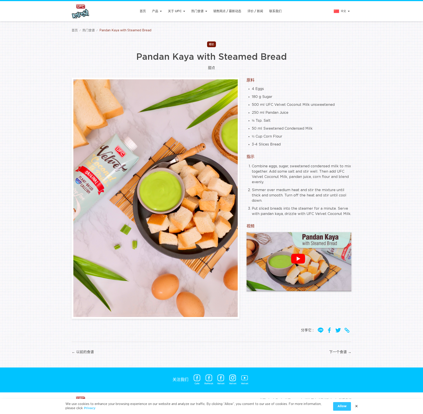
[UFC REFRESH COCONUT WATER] (80, 11)
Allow (342, 406)
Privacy (89, 408)
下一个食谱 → (340, 352)
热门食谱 (197, 11)
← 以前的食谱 (83, 352)
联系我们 (275, 11)
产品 (155, 11)
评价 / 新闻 (255, 11)
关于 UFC (175, 11)
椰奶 (211, 44)
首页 (143, 11)
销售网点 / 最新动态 (227, 11)
